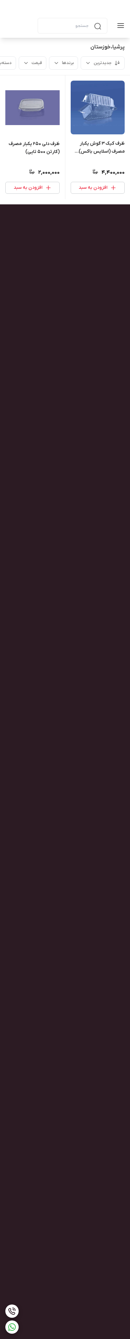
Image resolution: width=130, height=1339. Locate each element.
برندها (68, 63)
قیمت (37, 63)
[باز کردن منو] (119, 25)
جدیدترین (103, 63)
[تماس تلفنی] (12, 1311)
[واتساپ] (12, 1327)
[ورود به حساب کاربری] (27, 26)
